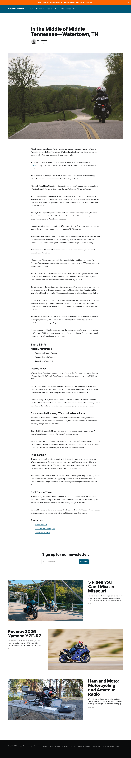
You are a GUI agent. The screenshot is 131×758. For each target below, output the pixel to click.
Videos (68, 9)
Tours (31, 9)
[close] (128, 2)
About (51, 746)
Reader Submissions (84, 746)
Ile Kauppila (42, 41)
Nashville (34, 165)
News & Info (59, 9)
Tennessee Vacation (42, 532)
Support (57, 746)
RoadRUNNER (16, 9)
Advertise (65, 746)
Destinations (35, 24)
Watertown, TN (41, 524)
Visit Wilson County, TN (45, 528)
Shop (75, 9)
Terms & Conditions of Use (111, 746)
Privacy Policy (97, 746)
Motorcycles (40, 9)
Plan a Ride (73, 746)
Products (50, 9)
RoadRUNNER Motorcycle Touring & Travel (20, 746)
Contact (44, 746)
